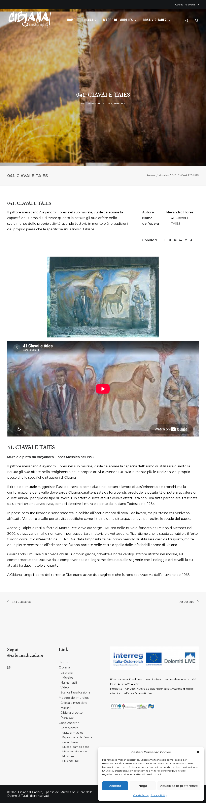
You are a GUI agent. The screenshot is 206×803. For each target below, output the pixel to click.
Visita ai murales (72, 732)
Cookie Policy (141, 795)
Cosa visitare (69, 728)
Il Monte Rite (70, 760)
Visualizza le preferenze (179, 786)
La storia (67, 673)
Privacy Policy (159, 795)
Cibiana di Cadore (98, 103)
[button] (198, 752)
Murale (119, 103)
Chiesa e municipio (74, 703)
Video (65, 687)
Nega (142, 786)
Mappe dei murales (118, 20)
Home (71, 20)
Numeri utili (69, 682)
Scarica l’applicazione (75, 692)
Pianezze (67, 717)
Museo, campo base (75, 746)
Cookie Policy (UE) (185, 4)
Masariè (66, 708)
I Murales (67, 677)
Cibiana (87, 20)
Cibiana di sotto (72, 712)
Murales (164, 175)
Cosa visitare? (154, 20)
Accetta (115, 786)
